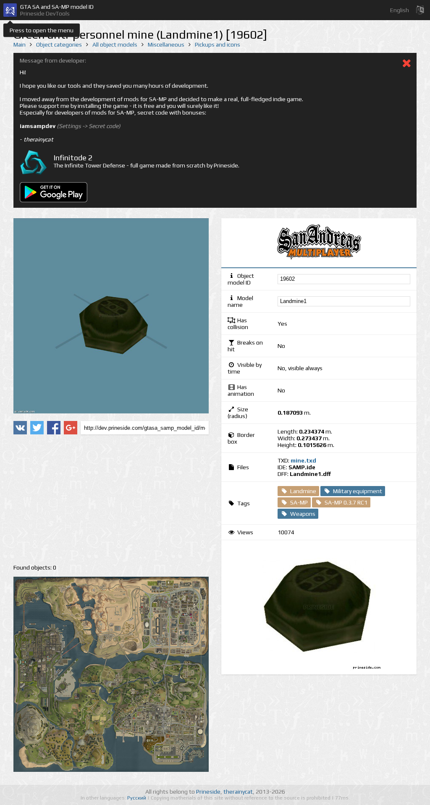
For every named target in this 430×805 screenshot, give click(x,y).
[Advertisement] (111, 499)
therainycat (238, 791)
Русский (137, 798)
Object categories (59, 44)
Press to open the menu (41, 30)
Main (19, 44)
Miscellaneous (166, 44)
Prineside (208, 791)
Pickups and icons (217, 44)
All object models (114, 44)
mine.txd (303, 460)
